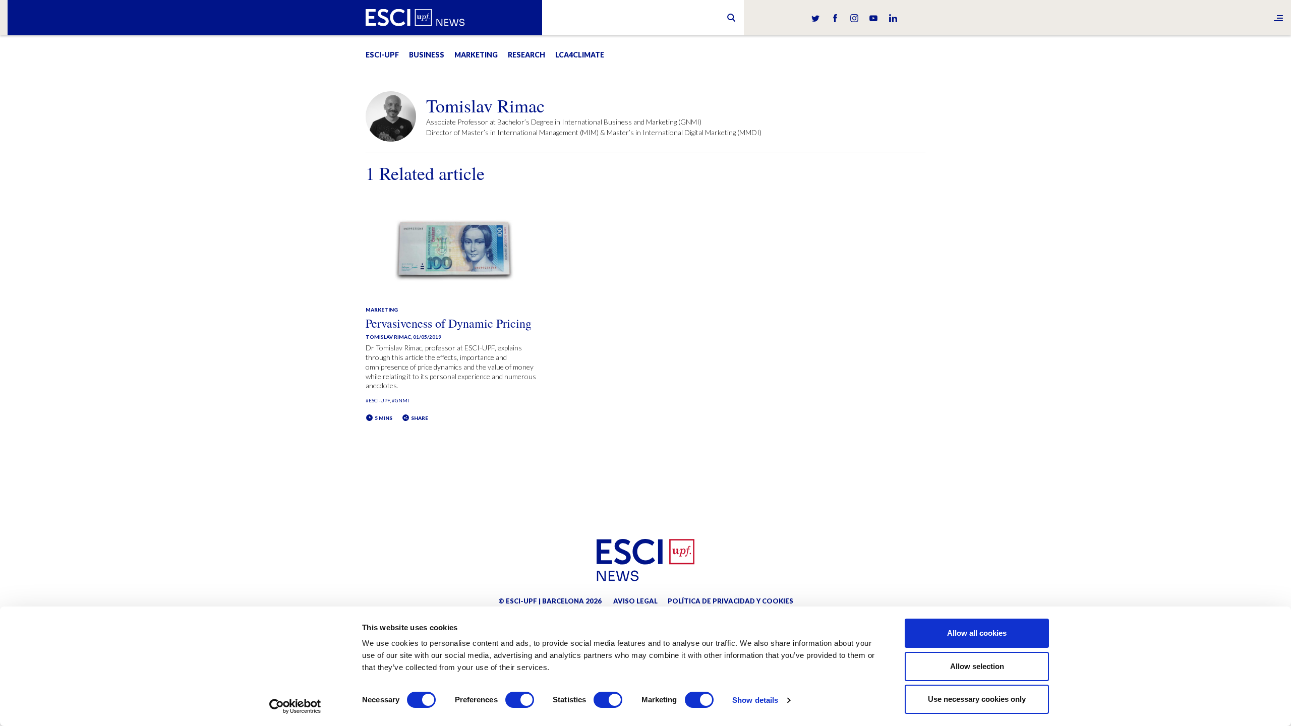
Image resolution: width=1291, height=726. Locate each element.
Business (426, 54)
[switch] (519, 700)
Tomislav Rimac (388, 337)
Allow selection (977, 666)
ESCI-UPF (382, 54)
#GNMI (400, 400)
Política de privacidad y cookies (730, 601)
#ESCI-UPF (378, 400)
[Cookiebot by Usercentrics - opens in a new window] (295, 706)
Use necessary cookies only (977, 699)
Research (526, 54)
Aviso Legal (635, 601)
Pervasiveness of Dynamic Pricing (449, 323)
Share (419, 418)
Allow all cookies (977, 633)
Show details (755, 700)
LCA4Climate (579, 54)
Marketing (476, 54)
